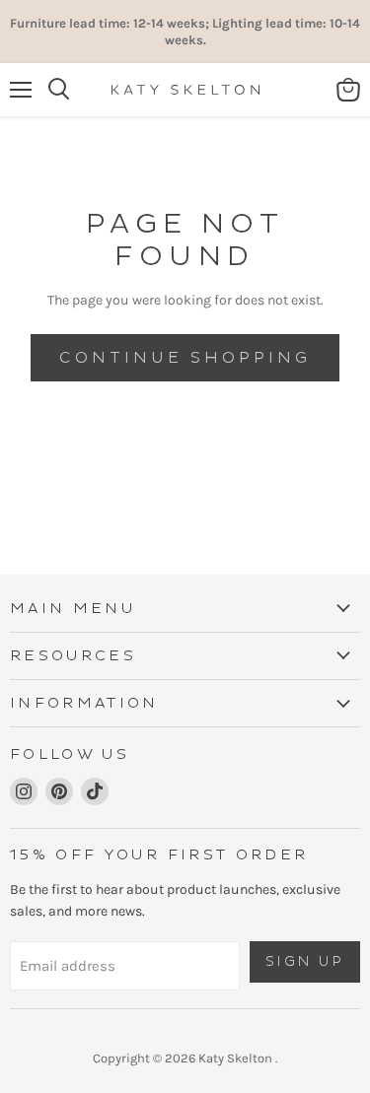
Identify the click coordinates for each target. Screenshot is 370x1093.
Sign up (305, 961)
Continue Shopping (184, 358)
